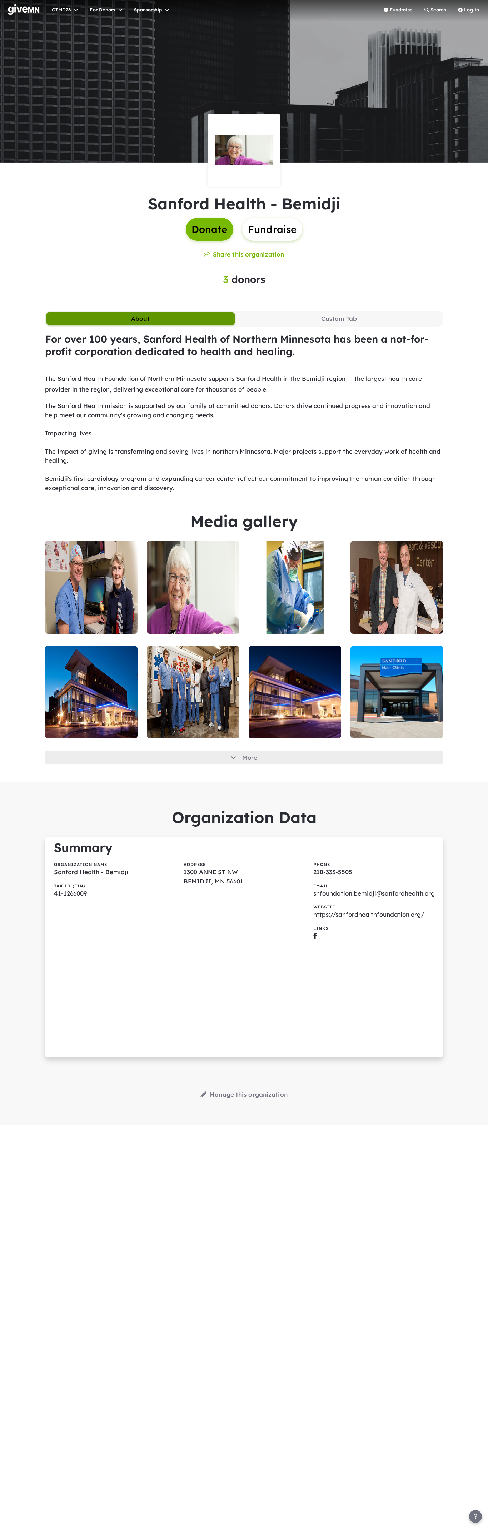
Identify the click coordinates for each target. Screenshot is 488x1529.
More (249, 757)
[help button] (475, 1516)
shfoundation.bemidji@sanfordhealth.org (374, 893)
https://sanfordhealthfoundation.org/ (368, 914)
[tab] (140, 318)
